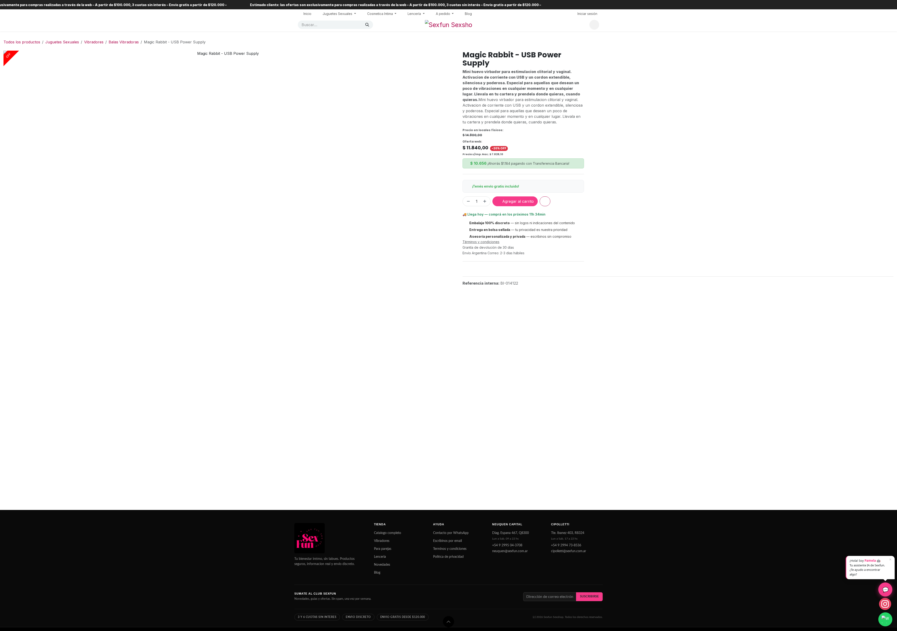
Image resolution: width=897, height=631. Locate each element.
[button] (448, 621)
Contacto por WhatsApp (451, 533)
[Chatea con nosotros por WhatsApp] (885, 619)
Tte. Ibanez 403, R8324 (567, 533)
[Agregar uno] (485, 201)
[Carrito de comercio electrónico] (594, 25)
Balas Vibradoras (124, 42)
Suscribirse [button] (589, 596)
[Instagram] (885, 604)
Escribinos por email (447, 541)
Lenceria (380, 556)
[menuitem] (307, 13)
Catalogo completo (387, 533)
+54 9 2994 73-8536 (566, 545)
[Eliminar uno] (467, 201)
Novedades (382, 564)
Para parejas (382, 549)
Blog (377, 572)
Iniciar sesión (587, 14)
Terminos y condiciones (449, 549)
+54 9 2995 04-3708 (507, 545)
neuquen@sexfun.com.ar (510, 551)
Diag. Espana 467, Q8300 (510, 533)
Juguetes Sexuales (62, 42)
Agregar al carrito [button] (517, 201)
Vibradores (93, 42)
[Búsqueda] (367, 25)
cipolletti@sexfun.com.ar (568, 551)
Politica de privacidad (448, 556)
